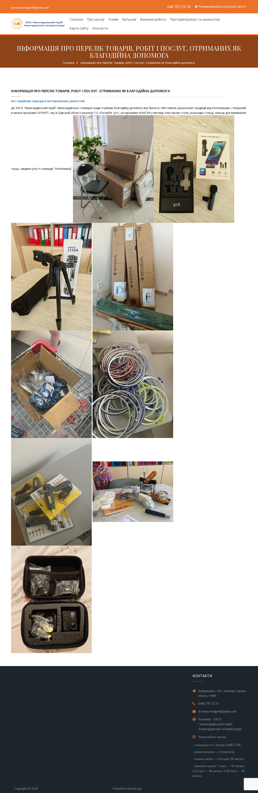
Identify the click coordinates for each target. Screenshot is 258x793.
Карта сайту (79, 28)
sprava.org (134, 788)
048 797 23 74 (178, 6)
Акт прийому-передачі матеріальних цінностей (48, 101)
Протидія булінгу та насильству (195, 19)
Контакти (100, 28)
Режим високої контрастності (222, 6)
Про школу (95, 19)
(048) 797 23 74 (208, 703)
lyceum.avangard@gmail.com (217, 711)
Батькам (129, 19)
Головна (76, 19)
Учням (113, 19)
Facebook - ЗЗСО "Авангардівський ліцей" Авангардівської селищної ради (220, 724)
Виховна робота (153, 19)
